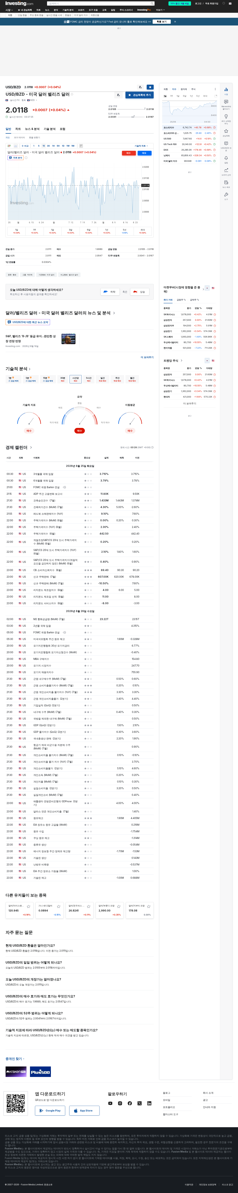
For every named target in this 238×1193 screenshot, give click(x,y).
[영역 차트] (16, 146)
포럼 (62, 129)
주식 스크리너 (126, 10)
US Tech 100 (170, 144)
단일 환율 (22, 15)
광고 (205, 1099)
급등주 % (181, 299)
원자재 (184, 89)
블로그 (166, 1092)
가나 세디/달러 (45, 905)
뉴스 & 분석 (32, 129)
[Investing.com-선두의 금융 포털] (19, 3)
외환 (10, 15)
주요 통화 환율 (36, 15)
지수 (174, 89)
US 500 (167, 138)
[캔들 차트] (9, 146)
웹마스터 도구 (170, 1114)
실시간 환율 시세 (54, 15)
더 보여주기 (147, 357)
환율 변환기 (34, 137)
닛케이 (167, 155)
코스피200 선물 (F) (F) (174, 133)
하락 (112, 291)
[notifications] (224, 3)
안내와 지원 (209, 1107)
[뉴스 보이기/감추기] (81, 146)
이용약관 (189, 1184)
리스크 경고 (227, 1184)
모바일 (166, 1099)
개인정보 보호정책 (207, 1184)
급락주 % (194, 299)
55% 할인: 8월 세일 (180, 3)
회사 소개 (208, 1092)
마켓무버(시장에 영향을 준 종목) (182, 289)
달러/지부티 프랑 (137, 905)
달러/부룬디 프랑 (106, 905)
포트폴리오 (169, 1107)
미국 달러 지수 (81, 15)
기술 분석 (50, 129)
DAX (166, 150)
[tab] (13, 379)
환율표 (68, 15)
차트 (18, 129)
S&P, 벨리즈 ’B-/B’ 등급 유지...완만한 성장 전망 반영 (31, 338)
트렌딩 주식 (171, 360)
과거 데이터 (19, 137)
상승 (142, 291)
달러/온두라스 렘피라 (79, 905)
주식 (193, 89)
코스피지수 (169, 127)
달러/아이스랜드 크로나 (20, 905)
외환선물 (95, 15)
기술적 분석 (17, 368)
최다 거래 (168, 299)
